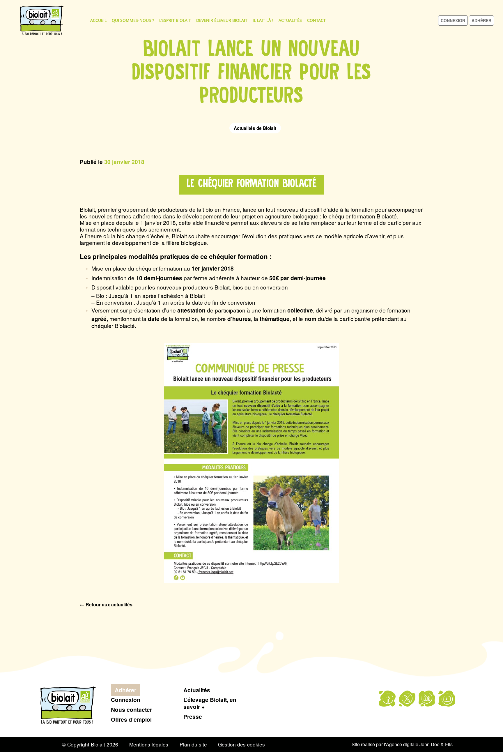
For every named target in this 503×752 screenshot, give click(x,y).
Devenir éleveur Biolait (221, 20)
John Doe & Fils (436, 744)
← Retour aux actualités (106, 604)
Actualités (290, 20)
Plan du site (193, 744)
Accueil (98, 20)
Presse (192, 716)
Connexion (453, 20)
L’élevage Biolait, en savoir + (209, 703)
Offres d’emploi (131, 719)
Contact (316, 20)
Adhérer (481, 20)
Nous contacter (131, 709)
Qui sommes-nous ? (133, 20)
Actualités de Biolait (255, 128)
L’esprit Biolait (175, 20)
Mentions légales (148, 744)
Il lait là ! (263, 20)
